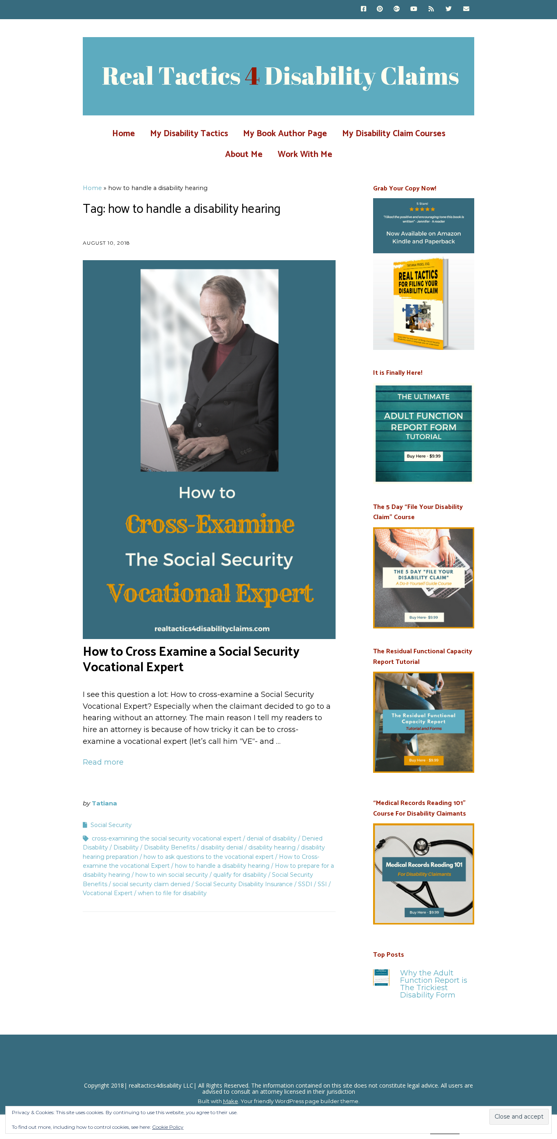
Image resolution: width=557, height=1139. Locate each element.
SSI (322, 884)
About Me (244, 154)
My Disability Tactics (189, 134)
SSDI (305, 884)
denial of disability (271, 838)
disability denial (222, 847)
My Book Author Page (285, 134)
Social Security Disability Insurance (244, 884)
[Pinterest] (380, 9)
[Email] (466, 9)
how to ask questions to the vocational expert (209, 856)
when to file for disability (172, 893)
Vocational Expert (108, 893)
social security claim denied (151, 884)
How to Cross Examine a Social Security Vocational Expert (191, 660)
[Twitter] (449, 9)
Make (230, 1101)
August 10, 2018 (106, 243)
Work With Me (305, 154)
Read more (103, 762)
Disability (126, 847)
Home (123, 134)
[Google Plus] (396, 9)
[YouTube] (413, 9)
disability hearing (272, 847)
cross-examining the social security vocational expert (166, 838)
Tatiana (104, 803)
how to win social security (171, 874)
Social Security (111, 825)
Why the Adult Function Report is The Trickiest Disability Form (433, 984)
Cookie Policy (167, 1127)
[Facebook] (365, 9)
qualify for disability (240, 874)
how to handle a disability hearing (222, 865)
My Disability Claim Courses (393, 134)
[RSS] (432, 9)
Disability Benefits (169, 847)
